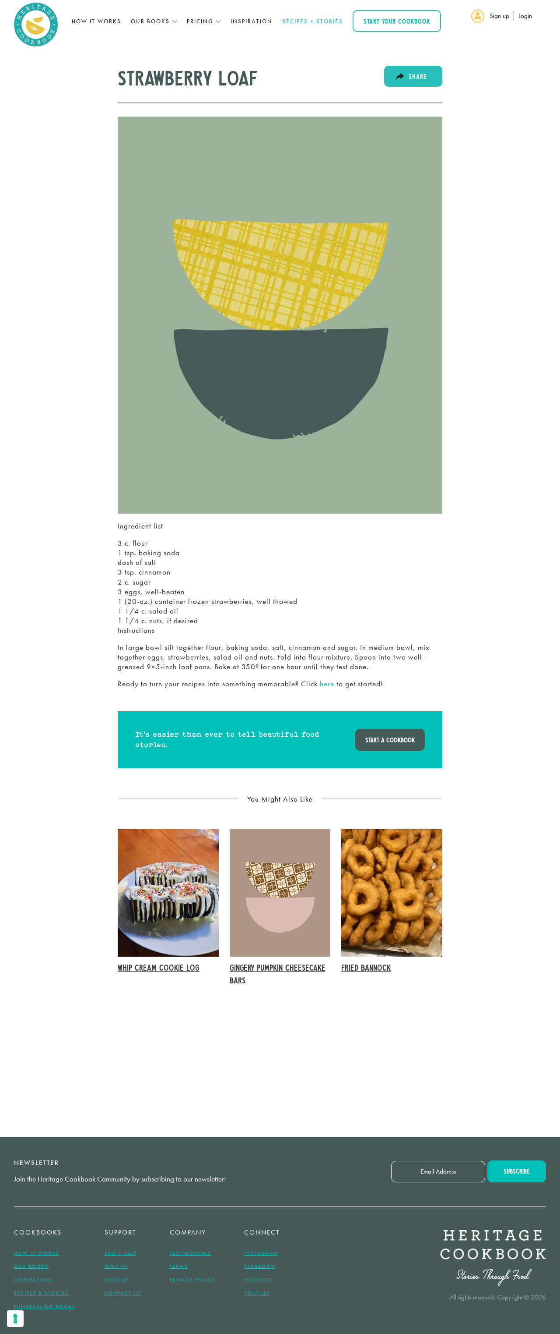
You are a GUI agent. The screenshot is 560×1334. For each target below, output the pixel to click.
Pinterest (258, 1280)
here (327, 683)
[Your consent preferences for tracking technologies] (15, 1318)
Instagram (261, 1253)
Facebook (259, 1266)
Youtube (257, 1293)
